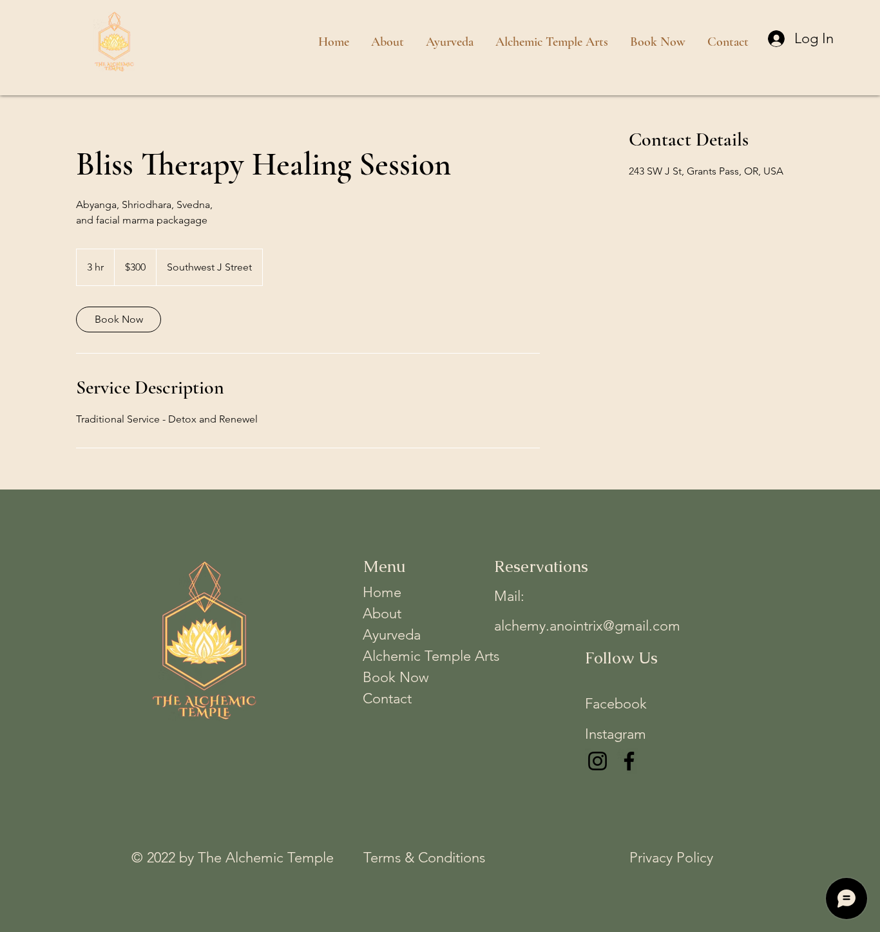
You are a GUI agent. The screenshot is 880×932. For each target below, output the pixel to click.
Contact (387, 698)
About (382, 613)
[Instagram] (597, 761)
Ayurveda (392, 634)
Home (382, 592)
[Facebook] (629, 761)
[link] (118, 319)
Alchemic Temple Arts (416, 656)
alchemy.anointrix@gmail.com (587, 625)
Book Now (395, 677)
